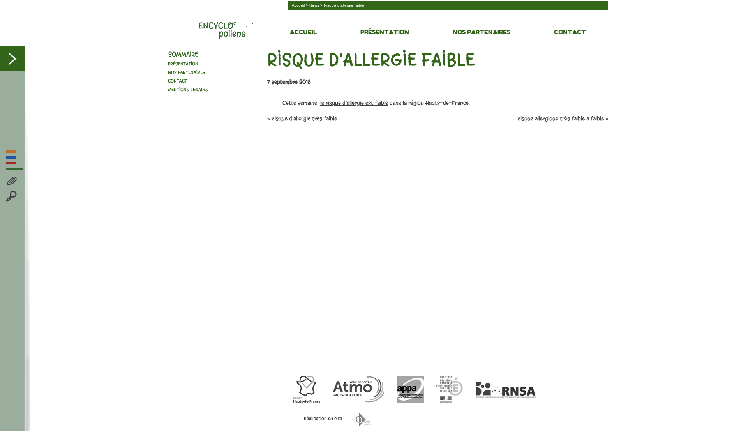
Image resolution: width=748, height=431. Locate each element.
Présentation (384, 32)
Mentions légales (188, 90)
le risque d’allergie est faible (354, 103)
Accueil (298, 5)
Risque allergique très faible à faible (560, 118)
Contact (570, 32)
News (314, 5)
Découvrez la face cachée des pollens (225, 28)
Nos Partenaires (481, 32)
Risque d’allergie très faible (304, 118)
